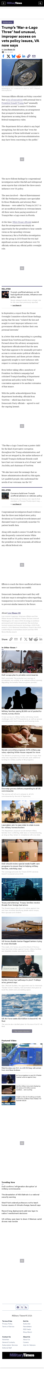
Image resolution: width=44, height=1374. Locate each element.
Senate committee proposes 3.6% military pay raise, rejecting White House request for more (21, 751)
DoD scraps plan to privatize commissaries (20, 675)
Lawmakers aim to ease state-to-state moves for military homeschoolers (20, 826)
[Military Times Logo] (14, 3)
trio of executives (15, 100)
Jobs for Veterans (29, 1345)
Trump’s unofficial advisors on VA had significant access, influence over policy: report (26, 294)
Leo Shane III (9, 50)
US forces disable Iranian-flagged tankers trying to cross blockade (22, 942)
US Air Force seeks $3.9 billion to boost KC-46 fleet (21, 1019)
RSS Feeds (27, 1329)
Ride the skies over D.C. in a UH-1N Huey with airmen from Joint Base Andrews (21, 1069)
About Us (26, 1339)
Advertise (5, 1339)
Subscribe (26, 1323)
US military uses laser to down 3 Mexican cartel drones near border (22, 1220)
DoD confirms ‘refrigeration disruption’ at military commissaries (19, 1187)
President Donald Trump (13, 103)
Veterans (7, 22)
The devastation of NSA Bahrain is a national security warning (20, 1195)
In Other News (8, 647)
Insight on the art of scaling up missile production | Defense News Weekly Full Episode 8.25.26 (28, 1098)
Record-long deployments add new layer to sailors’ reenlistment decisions (20, 1212)
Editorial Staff (7, 1348)
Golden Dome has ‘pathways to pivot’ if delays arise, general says (21, 981)
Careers (26, 1342)
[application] (22, 1054)
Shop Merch (27, 1332)
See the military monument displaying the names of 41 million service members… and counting (28, 1088)
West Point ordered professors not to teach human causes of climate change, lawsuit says (21, 1203)
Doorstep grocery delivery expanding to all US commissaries (21, 789)
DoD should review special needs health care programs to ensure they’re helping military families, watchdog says (21, 866)
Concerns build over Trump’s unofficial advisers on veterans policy (26, 494)
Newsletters (27, 1326)
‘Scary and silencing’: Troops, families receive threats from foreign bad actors (21, 903)
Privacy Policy (7, 1323)
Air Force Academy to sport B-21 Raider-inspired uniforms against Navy (29, 1076)
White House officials (21, 222)
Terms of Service (8, 1326)
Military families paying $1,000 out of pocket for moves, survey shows (22, 712)
